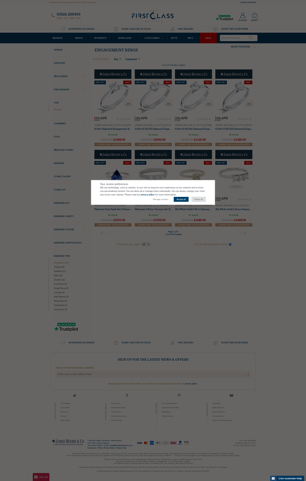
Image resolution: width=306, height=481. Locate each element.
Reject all (198, 199)
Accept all (181, 199)
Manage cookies (160, 199)
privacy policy (147, 195)
